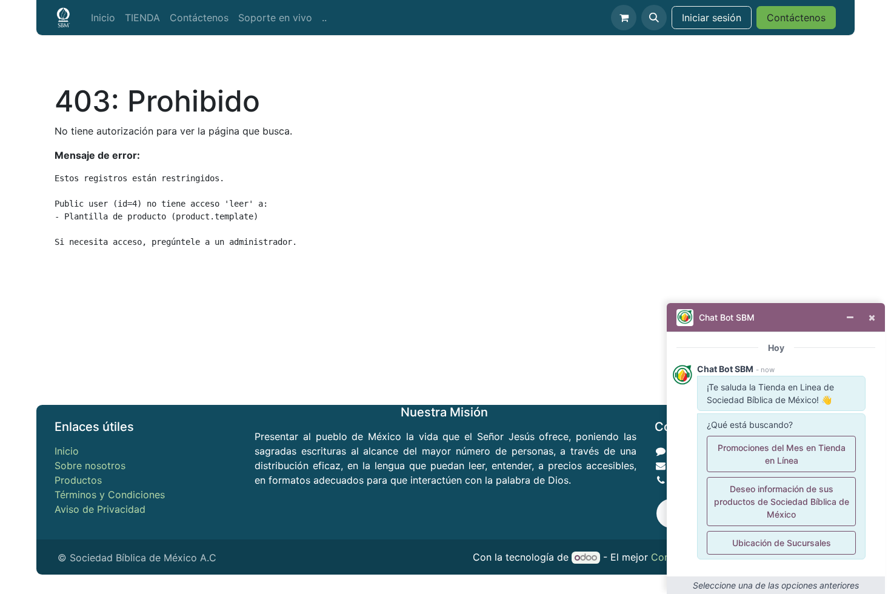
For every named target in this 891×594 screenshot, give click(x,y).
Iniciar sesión (711, 18)
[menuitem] (103, 17)
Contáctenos (796, 18)
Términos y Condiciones (110, 495)
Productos (78, 480)
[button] (654, 17)
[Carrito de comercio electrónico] (623, 17)
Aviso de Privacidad (100, 509)
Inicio (67, 451)
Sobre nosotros (90, 465)
